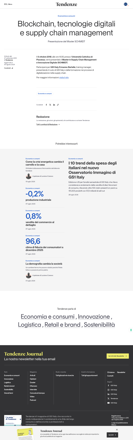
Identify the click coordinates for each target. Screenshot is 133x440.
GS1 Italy (114, 385)
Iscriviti (111, 435)
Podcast (33, 400)
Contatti (110, 376)
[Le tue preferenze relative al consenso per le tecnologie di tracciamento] (131, 330)
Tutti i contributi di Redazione (46, 124)
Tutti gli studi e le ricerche (65, 375)
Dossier (32, 382)
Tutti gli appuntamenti (89, 375)
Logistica (29, 324)
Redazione (9, 60)
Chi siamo (111, 372)
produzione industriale (38, 195)
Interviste (33, 389)
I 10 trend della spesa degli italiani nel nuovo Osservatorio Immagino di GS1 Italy (93, 170)
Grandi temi (8, 393)
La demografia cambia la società (44, 263)
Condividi (7, 68)
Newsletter (121, 372)
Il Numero (33, 386)
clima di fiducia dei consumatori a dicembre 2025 (44, 244)
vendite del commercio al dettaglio (40, 219)
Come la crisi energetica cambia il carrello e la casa (45, 163)
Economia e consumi (45, 94)
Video (32, 397)
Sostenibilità (99, 324)
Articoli (32, 375)
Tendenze (114, 398)
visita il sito (64, 77)
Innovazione (94, 316)
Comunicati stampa (37, 393)
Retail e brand (62, 324)
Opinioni (33, 379)
